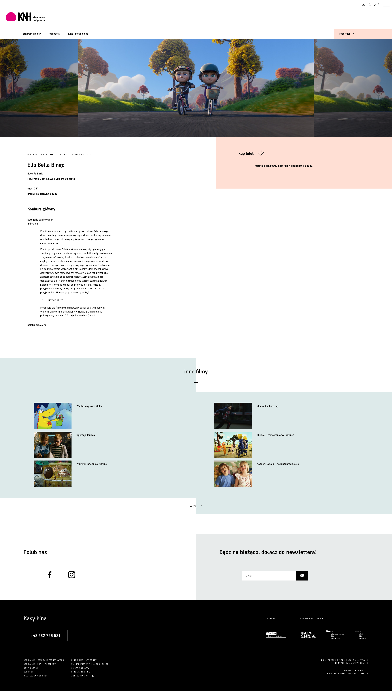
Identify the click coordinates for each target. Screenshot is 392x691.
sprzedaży (49, 664)
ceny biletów (31, 668)
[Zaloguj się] (370, 5)
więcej (193, 506)
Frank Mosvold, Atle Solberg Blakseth (53, 178)
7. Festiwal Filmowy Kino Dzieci (73, 155)
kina (38, 664)
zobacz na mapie (80, 676)
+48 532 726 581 (46, 635)
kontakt (28, 672)
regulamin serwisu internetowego (44, 660)
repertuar (344, 33)
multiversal (361, 674)
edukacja (54, 33)
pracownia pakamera (339, 674)
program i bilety (32, 33)
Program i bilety (37, 155)
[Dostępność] (362, 5)
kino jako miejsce (78, 33)
